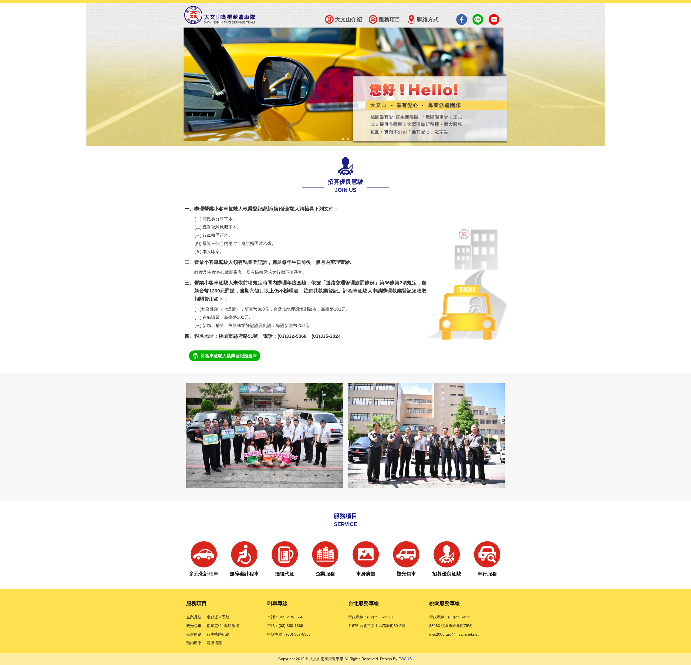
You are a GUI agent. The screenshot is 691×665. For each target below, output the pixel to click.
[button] (343, 139)
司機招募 (214, 643)
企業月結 (193, 617)
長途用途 (193, 634)
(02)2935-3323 (380, 617)
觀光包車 (193, 625)
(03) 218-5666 (291, 617)
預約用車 (193, 643)
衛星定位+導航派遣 (223, 625)
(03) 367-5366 (298, 634)
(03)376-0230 (460, 617)
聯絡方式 (428, 19)
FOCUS (405, 659)
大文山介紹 (348, 19)
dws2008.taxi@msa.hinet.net (454, 634)
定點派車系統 (218, 617)
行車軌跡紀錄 (218, 634)
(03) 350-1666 (291, 625)
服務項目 (389, 19)
